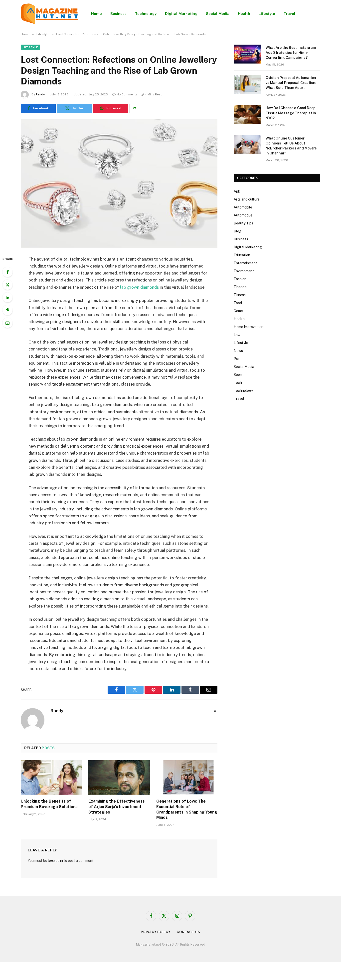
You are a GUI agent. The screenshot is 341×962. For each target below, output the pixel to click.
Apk (237, 191)
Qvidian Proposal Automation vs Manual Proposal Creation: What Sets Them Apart (291, 83)
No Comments (127, 94)
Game (238, 311)
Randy (40, 94)
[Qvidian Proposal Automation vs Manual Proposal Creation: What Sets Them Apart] (247, 84)
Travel (289, 13)
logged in (55, 861)
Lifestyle (267, 13)
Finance (240, 287)
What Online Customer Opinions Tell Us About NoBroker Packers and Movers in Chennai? (291, 145)
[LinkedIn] (7, 297)
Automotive (243, 215)
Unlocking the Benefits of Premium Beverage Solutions (49, 804)
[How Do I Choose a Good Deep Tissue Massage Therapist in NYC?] (247, 114)
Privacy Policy (155, 932)
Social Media (217, 13)
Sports (239, 375)
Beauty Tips (243, 223)
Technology (146, 13)
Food (238, 303)
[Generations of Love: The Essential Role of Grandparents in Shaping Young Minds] (186, 777)
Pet (237, 359)
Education (242, 255)
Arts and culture (247, 199)
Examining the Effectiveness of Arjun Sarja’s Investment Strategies (116, 807)
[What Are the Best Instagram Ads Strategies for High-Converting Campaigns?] (247, 54)
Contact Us (188, 932)
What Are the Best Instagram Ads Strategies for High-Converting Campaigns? (291, 53)
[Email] (7, 323)
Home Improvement (249, 327)
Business (118, 13)
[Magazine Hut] (49, 14)
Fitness (240, 295)
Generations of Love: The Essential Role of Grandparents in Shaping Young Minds (186, 809)
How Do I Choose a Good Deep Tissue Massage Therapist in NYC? (291, 113)
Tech (238, 383)
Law (237, 335)
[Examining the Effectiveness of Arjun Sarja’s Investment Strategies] (119, 777)
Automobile (243, 207)
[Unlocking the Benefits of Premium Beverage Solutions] (51, 777)
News (238, 351)
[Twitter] (7, 285)
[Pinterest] (7, 310)
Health (244, 13)
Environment (244, 271)
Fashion (240, 279)
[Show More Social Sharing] (134, 108)
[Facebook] (7, 272)
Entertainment (245, 263)
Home (96, 13)
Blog (237, 231)
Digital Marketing (181, 13)
